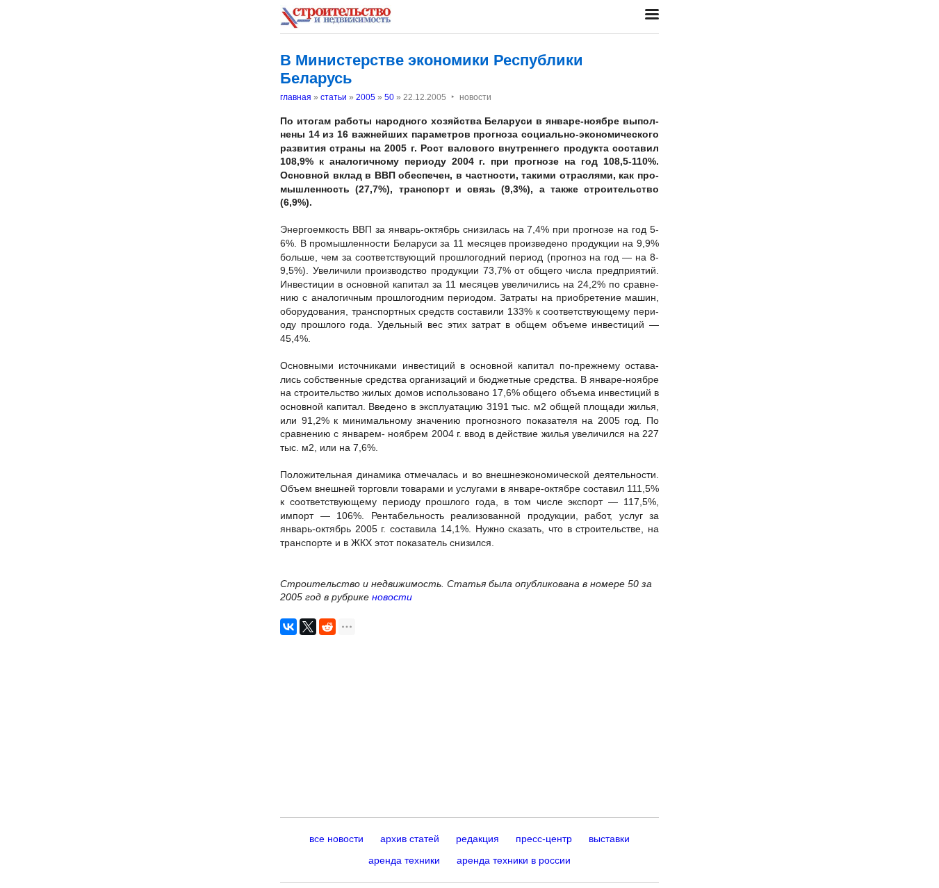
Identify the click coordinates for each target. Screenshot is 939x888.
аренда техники (404, 860)
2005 (365, 97)
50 (389, 97)
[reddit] (327, 626)
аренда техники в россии (514, 860)
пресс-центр (544, 838)
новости (392, 596)
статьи (333, 97)
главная (295, 97)
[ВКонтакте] (288, 626)
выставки (609, 838)
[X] (308, 626)
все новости (336, 838)
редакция (477, 838)
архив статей (409, 838)
